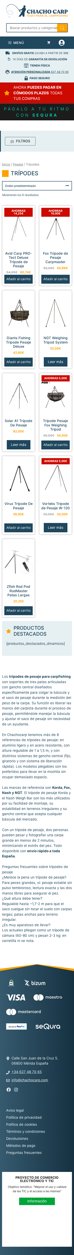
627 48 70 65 (40, 72)
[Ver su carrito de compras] (48, 42)
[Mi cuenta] (62, 43)
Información (37, 1201)
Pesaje (18, 164)
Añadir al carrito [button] (18, 279)
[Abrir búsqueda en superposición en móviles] (37, 27)
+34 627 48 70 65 (27, 1072)
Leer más (55, 362)
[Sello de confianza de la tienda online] (21, 1041)
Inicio (6, 164)
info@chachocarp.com (30, 1080)
